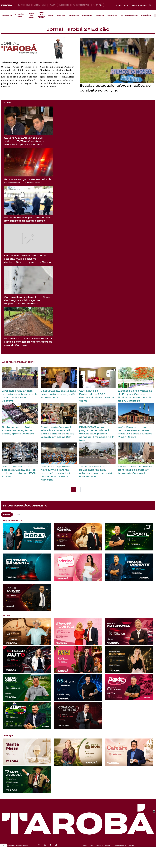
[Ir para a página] (150, 5)
